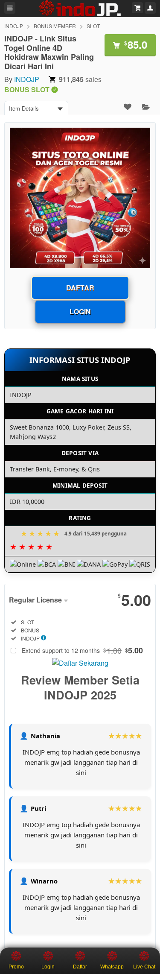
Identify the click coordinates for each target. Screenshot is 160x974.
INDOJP (13, 25)
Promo (16, 967)
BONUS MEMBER (55, 25)
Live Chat (144, 967)
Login (80, 311)
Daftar (80, 287)
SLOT (93, 25)
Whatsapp (112, 967)
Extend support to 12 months (82, 650)
